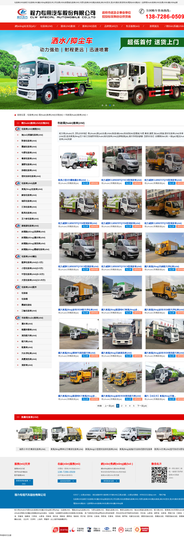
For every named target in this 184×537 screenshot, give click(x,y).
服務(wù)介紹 (19, 469)
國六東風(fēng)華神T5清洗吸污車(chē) (76, 353)
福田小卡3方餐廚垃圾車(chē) (32, 449)
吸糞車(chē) (27, 347)
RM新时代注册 (5, 535)
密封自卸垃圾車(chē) (31, 176)
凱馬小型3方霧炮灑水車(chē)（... (74, 180)
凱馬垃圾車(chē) (29, 213)
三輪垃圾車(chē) (29, 311)
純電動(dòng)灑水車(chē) (33, 237)
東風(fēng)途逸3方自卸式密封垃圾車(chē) (135, 449)
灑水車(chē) (27, 324)
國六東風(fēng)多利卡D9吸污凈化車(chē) (78, 309)
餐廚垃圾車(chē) (29, 158)
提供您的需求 (65, 481)
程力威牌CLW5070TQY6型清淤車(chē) (163, 223)
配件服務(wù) (19, 475)
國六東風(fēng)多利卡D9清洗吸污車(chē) (164, 353)
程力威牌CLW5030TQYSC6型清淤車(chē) (121, 180)
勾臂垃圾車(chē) (86, 2)
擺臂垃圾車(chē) (29, 164)
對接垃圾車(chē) (29, 141)
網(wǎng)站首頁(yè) (25, 26)
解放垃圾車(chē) (29, 195)
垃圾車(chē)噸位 (29, 256)
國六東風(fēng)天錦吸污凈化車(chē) (161, 266)
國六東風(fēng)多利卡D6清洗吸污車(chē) (121, 396)
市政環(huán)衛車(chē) (75, 115)
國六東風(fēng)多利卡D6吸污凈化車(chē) (164, 309)
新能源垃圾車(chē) (30, 226)
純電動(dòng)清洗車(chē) (33, 243)
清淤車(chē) (27, 365)
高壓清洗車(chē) (29, 359)
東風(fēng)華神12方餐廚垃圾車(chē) (67, 449)
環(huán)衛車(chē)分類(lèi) (51, 115)
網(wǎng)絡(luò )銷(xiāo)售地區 (113, 469)
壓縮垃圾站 (27, 305)
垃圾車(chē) (46, 26)
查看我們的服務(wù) (22, 482)
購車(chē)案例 (68, 26)
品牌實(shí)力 (111, 26)
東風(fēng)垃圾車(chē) (32, 189)
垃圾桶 (25, 299)
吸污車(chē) (27, 341)
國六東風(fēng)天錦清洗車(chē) (116, 353)
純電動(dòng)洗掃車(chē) (33, 231)
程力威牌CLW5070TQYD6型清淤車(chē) (77, 223)
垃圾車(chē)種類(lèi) (31, 129)
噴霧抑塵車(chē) (29, 329)
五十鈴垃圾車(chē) (30, 219)
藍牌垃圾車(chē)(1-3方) (32, 262)
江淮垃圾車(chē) (29, 207)
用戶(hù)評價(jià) (20, 472)
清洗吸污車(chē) (29, 335)
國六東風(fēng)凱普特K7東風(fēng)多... (120, 309)
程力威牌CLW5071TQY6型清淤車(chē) (163, 180)
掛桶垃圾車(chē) (29, 170)
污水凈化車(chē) (29, 353)
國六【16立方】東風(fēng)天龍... (160, 396)
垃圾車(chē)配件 (29, 287)
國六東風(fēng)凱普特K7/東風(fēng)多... (77, 396)
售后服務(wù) (133, 26)
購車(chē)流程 (89, 26)
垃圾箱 (25, 293)
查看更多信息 (108, 481)
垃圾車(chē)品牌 (29, 183)
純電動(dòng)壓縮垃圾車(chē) (35, 249)
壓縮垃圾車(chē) (73, 2)
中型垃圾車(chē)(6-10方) (33, 274)
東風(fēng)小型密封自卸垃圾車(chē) (101, 449)
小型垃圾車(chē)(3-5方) (32, 268)
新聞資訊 (154, 26)
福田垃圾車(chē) (29, 201)
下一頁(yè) (142, 406)
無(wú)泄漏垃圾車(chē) (32, 135)
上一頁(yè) (109, 406)
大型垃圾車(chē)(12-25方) (33, 280)
